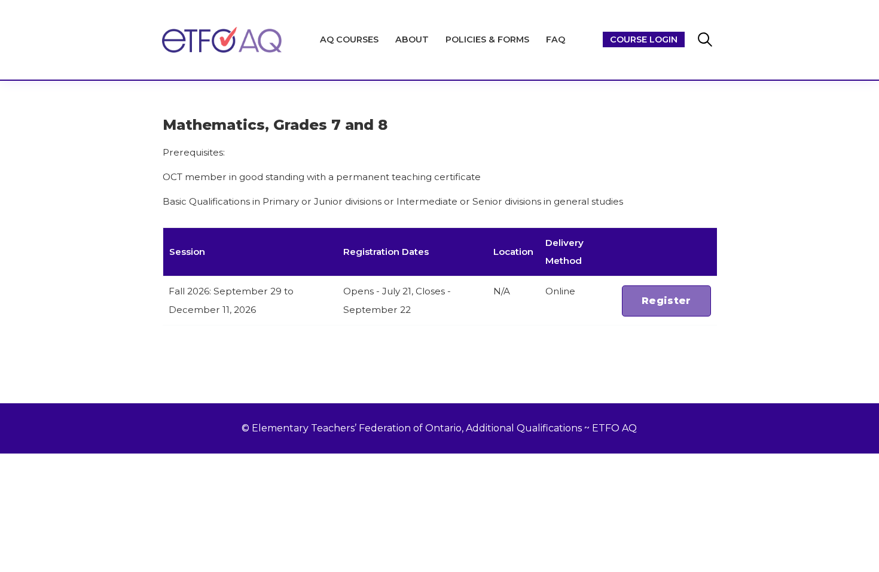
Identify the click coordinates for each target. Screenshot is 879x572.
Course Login (643, 39)
